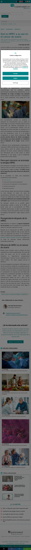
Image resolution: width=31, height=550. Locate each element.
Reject (15, 78)
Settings (15, 83)
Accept (15, 73)
